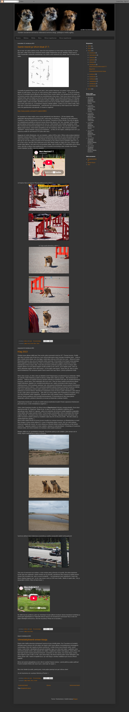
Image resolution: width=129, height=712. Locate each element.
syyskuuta (92, 60)
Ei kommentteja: (37, 341)
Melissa (26, 38)
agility (25, 343)
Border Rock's (91, 162)
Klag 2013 (23, 351)
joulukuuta (92, 53)
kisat (28, 343)
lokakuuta (92, 57)
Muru (40, 38)
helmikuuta (92, 83)
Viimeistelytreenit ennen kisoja (32, 639)
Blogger (75, 699)
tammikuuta (92, 86)
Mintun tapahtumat (50, 38)
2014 (89, 48)
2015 (89, 46)
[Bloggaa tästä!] (46, 341)
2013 (89, 50)
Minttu (33, 38)
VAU (89, 164)
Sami (38, 343)
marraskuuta (93, 55)
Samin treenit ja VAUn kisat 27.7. (34, 47)
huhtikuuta (92, 79)
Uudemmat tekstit (23, 685)
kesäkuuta (92, 74)
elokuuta (91, 62)
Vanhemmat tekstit (75, 685)
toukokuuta (92, 76)
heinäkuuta (92, 64)
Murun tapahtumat (65, 38)
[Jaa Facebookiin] (50, 341)
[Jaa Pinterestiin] (52, 341)
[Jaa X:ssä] (48, 341)
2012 (89, 89)
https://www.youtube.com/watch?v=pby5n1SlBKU (32, 111)
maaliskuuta (92, 81)
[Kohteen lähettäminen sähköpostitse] (44, 341)
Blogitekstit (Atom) (26, 688)
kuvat (31, 343)
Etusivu (18, 38)
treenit (35, 680)
